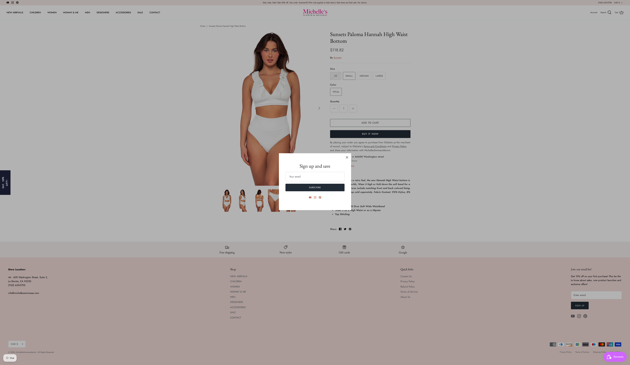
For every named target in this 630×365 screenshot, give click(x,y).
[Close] (347, 157)
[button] (5, 182)
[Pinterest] (320, 197)
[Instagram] (315, 197)
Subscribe (315, 187)
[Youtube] (310, 197)
